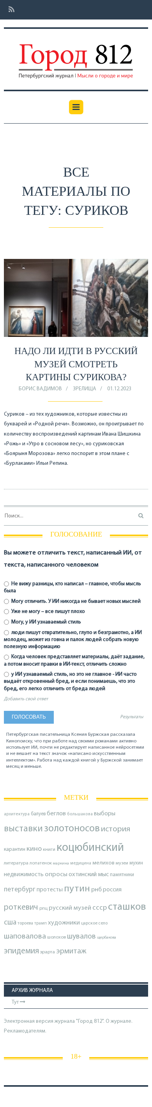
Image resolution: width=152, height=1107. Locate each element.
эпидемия (21, 951)
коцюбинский (90, 848)
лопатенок (41, 863)
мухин (136, 863)
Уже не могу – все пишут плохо (47, 612)
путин (77, 889)
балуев (38, 814)
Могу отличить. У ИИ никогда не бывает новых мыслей (75, 601)
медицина (80, 863)
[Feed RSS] (9, 9)
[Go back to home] (75, 55)
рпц (43, 908)
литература (16, 863)
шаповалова (25, 937)
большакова (80, 814)
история (115, 829)
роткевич (21, 907)
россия (112, 890)
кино (34, 849)
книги (49, 849)
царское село (94, 923)
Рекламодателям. (25, 1031)
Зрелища (84, 389)
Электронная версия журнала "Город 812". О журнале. (68, 1021)
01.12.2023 (119, 389)
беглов (56, 814)
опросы (56, 874)
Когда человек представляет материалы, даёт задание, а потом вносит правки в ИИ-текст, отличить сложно (74, 660)
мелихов (103, 863)
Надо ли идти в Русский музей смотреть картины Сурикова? (76, 364)
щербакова (106, 937)
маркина (61, 863)
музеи (122, 863)
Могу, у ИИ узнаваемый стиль (45, 622)
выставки (23, 829)
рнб (96, 890)
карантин (14, 849)
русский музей (70, 908)
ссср (99, 908)
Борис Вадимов (40, 389)
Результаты (131, 717)
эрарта (47, 952)
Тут (16, 1002)
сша (10, 922)
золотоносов (72, 829)
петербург (19, 889)
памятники (122, 874)
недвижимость (24, 874)
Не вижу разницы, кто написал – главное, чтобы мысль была (72, 587)
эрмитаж (71, 951)
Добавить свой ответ (26, 699)
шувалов (81, 937)
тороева (25, 923)
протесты (50, 890)
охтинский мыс (89, 874)
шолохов (56, 937)
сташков (127, 907)
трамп (40, 923)
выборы (104, 814)
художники (64, 923)
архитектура (17, 814)
